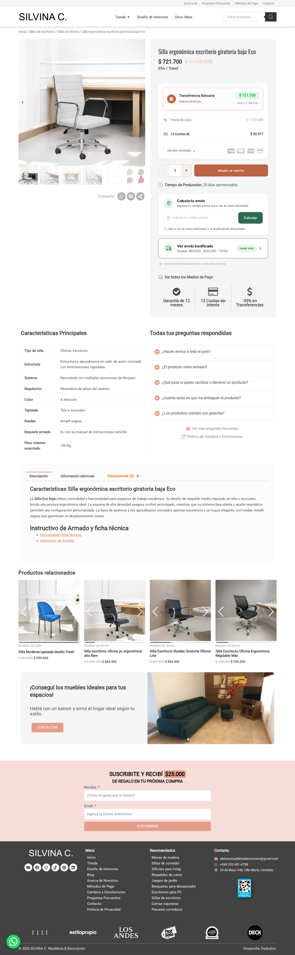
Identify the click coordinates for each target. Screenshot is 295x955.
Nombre (90, 787)
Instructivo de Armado (57, 541)
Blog (90, 875)
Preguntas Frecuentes (104, 898)
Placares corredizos (167, 909)
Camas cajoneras (165, 904)
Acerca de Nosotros (102, 881)
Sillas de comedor (166, 863)
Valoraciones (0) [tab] (121, 476)
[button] (22, 102)
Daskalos (268, 948)
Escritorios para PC (167, 892)
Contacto (94, 904)
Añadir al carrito (231, 170)
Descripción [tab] (39, 476)
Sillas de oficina (68, 31)
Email (89, 806)
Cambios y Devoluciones (106, 892)
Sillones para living (166, 869)
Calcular (250, 218)
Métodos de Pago (100, 886)
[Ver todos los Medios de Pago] (160, 277)
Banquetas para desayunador (174, 886)
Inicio (22, 31)
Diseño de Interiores (102, 869)
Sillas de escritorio (41, 31)
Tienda (92, 863)
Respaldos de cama (167, 875)
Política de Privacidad (103, 909)
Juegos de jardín (164, 881)
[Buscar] (271, 16)
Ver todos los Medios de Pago (189, 277)
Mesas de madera (165, 857)
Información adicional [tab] (77, 476)
